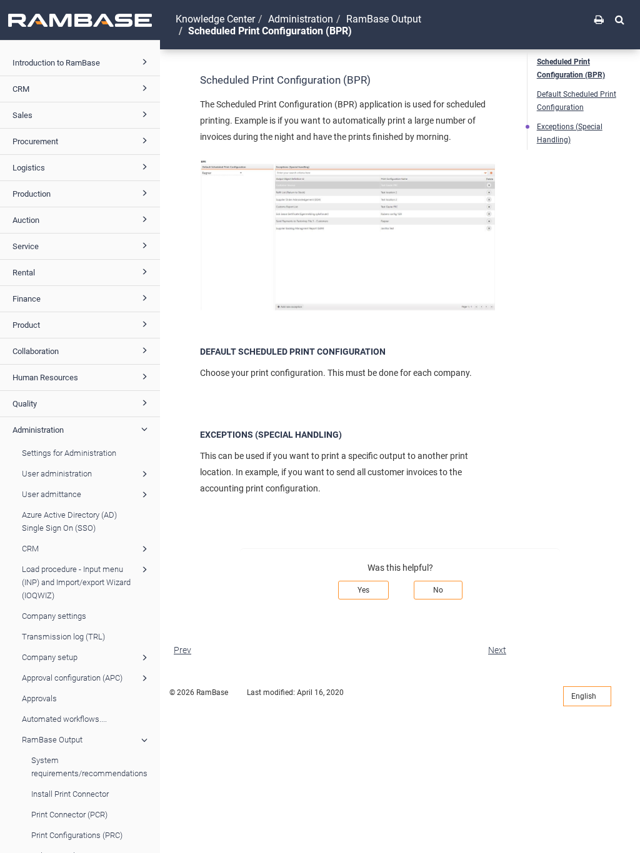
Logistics (28, 167)
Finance (26, 298)
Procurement (35, 141)
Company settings (54, 616)
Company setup (50, 657)
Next (497, 650)
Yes (363, 590)
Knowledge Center (215, 19)
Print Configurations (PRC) (76, 835)
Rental (23, 272)
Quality (24, 403)
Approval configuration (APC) (72, 678)
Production (31, 194)
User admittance (51, 494)
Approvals (39, 698)
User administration (57, 473)
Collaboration (35, 351)
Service (25, 246)
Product (26, 325)
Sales (22, 115)
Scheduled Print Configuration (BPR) (571, 68)
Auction (25, 220)
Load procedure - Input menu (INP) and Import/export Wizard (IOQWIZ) (76, 582)
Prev (182, 650)
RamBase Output (52, 739)
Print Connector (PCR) (69, 814)
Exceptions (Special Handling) (569, 133)
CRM (20, 89)
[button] (619, 19)
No (438, 590)
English (584, 696)
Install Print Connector (70, 794)
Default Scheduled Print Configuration (576, 101)
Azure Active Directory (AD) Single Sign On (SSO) (69, 521)
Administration (38, 430)
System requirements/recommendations (89, 767)
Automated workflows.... (64, 719)
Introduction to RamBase (56, 62)
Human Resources (45, 377)
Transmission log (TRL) (63, 636)
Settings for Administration (69, 453)
